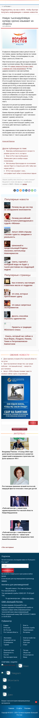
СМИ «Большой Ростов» (12, 602)
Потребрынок (8, 642)
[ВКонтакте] (17, 190)
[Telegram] (35, 190)
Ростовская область (11, 632)
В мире (6, 625)
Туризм (6, 645)
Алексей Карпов (8, 141)
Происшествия (9, 650)
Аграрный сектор (10, 640)
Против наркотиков (10, 657)
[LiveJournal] (26, 190)
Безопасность (9, 652)
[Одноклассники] (20, 190)
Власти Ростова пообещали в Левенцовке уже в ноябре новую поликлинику (16, 158)
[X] (14, 190)
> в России (6, 6)
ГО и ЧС (6, 655)
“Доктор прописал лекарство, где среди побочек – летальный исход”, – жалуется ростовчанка (17, 366)
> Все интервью (7, 547)
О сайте (19, 708)
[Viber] (29, 190)
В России (7, 628)
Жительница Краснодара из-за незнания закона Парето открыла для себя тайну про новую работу (20, 165)
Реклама (27, 708)
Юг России (7, 630)
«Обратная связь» (27, 598)
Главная (11, 708)
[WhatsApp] (32, 190)
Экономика (7, 638)
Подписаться (7, 570)
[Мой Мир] (23, 190)
